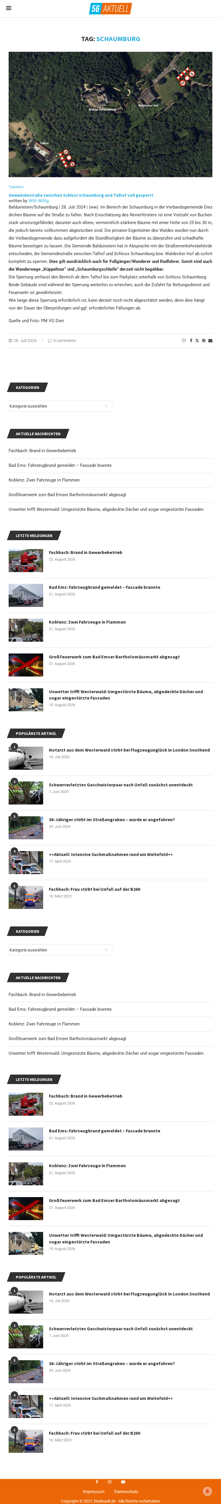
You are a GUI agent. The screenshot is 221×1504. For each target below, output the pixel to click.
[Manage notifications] (207, 1491)
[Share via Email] (210, 340)
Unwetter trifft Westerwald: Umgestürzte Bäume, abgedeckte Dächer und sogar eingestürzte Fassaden (106, 1053)
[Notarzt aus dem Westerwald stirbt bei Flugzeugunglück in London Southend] (26, 1302)
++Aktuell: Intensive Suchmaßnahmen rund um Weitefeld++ (111, 1398)
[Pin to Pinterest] (203, 340)
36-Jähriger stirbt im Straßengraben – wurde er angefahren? (112, 1363)
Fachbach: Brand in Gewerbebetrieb (42, 994)
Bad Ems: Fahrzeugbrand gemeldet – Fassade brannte (60, 1009)
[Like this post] (184, 340)
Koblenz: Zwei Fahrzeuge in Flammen (44, 1024)
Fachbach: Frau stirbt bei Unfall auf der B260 (94, 1433)
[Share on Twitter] (197, 340)
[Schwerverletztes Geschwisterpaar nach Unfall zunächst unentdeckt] (26, 1336)
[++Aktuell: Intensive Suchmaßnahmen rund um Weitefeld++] (26, 1406)
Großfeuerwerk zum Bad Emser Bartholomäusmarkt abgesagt (67, 1038)
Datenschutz (126, 1491)
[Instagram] (109, 1482)
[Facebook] (97, 1482)
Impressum (93, 1491)
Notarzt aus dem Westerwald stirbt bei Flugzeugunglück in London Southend (129, 1294)
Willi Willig (38, 200)
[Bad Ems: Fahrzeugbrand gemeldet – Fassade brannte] (26, 1139)
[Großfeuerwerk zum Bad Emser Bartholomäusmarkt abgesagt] (26, 1208)
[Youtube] (123, 1482)
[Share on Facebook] (191, 340)
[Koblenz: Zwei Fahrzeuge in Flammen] (26, 1173)
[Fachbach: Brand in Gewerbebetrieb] (26, 1104)
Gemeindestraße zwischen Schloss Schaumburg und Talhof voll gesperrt (81, 195)
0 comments (65, 340)
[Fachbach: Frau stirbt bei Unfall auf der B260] (26, 1441)
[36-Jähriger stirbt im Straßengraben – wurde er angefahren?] (26, 1371)
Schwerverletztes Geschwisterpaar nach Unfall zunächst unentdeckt (121, 1328)
